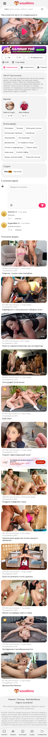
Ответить (18, 218)
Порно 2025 (31, 147)
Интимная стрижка (13, 133)
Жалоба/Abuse (33, 699)
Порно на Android (24, 703)
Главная (12, 699)
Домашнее (9, 143)
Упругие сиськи (33, 157)
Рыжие (20, 128)
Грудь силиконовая (13, 157)
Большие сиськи (34, 128)
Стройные (30, 133)
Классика (8, 152)
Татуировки (9, 138)
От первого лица (25, 143)
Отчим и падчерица (13, 147)
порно (21, 706)
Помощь (21, 699)
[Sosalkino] (24, 3)
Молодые (8, 128)
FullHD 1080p (22, 152)
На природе (24, 138)
